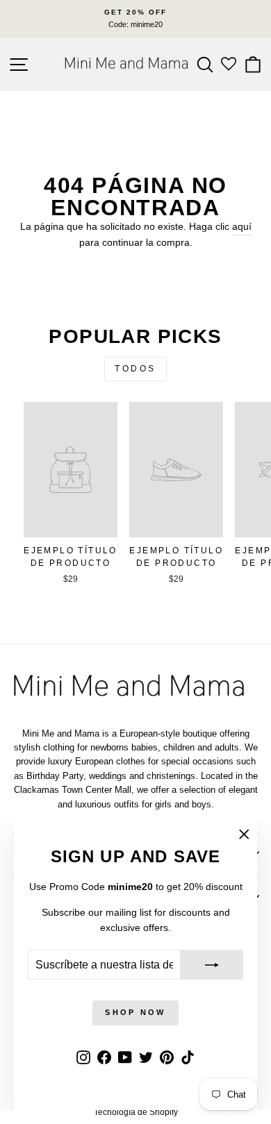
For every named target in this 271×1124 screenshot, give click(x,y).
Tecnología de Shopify (136, 1112)
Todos (135, 369)
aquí (242, 226)
